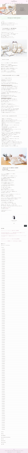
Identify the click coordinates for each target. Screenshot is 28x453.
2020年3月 (3, 372)
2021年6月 (3, 346)
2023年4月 (3, 308)
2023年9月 (3, 299)
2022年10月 (3, 318)
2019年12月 (3, 377)
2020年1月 (3, 375)
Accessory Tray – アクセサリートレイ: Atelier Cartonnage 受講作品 (10, 238)
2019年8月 (3, 380)
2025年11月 (3, 259)
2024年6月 (3, 283)
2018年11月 (3, 396)
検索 (25, 225)
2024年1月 (3, 292)
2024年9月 (3, 278)
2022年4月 (3, 328)
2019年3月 (3, 389)
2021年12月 (3, 335)
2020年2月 (3, 373)
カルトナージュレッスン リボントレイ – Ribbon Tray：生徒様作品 (10, 230)
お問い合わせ (7, 207)
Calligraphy (3, 435)
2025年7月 (3, 264)
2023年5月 (3, 306)
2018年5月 (3, 406)
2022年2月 (3, 332)
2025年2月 (3, 271)
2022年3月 (3, 330)
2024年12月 (3, 275)
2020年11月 (3, 358)
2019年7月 (3, 382)
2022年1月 (3, 334)
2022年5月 (3, 327)
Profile (8, 450)
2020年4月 (3, 370)
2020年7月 (3, 365)
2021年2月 (3, 353)
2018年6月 (3, 405)
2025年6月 (3, 266)
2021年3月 (3, 351)
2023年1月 (3, 313)
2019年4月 (3, 387)
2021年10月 (3, 339)
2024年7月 (3, 282)
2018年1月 (3, 413)
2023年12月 (3, 294)
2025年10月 (3, 261)
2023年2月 (3, 311)
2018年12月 (3, 394)
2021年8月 (3, 342)
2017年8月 (3, 422)
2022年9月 (3, 320)
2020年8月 (3, 363)
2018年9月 (3, 399)
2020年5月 (3, 368)
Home (6, 450)
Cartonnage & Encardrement (6, 437)
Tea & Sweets (4, 442)
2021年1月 (3, 354)
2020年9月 (3, 361)
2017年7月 (3, 424)
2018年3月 (3, 410)
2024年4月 (3, 287)
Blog (2, 433)
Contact (22, 450)
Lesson (12, 450)
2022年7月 (3, 323)
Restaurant (3, 440)
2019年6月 (3, 384)
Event (3, 438)
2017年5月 (3, 427)
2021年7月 (3, 344)
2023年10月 (3, 297)
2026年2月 (3, 254)
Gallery (15, 450)
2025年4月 (3, 268)
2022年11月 (3, 316)
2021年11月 (3, 337)
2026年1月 (3, 256)
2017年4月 (3, 429)
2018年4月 (3, 408)
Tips (10, 450)
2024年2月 (3, 290)
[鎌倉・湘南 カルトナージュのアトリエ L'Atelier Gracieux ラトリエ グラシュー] (14, 1)
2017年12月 (3, 415)
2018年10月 (3, 398)
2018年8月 (3, 401)
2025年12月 (3, 257)
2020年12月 (3, 356)
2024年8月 (3, 280)
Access (19, 450)
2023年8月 (3, 301)
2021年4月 (3, 349)
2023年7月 (3, 302)
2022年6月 (3, 325)
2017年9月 (3, 420)
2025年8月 (3, 263)
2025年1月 (3, 273)
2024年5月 (3, 285)
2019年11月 (3, 379)
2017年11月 (3, 417)
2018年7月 (3, 403)
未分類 (3, 444)
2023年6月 (3, 304)
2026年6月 (3, 249)
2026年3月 (3, 252)
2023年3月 (3, 309)
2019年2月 (3, 391)
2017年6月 (3, 425)
